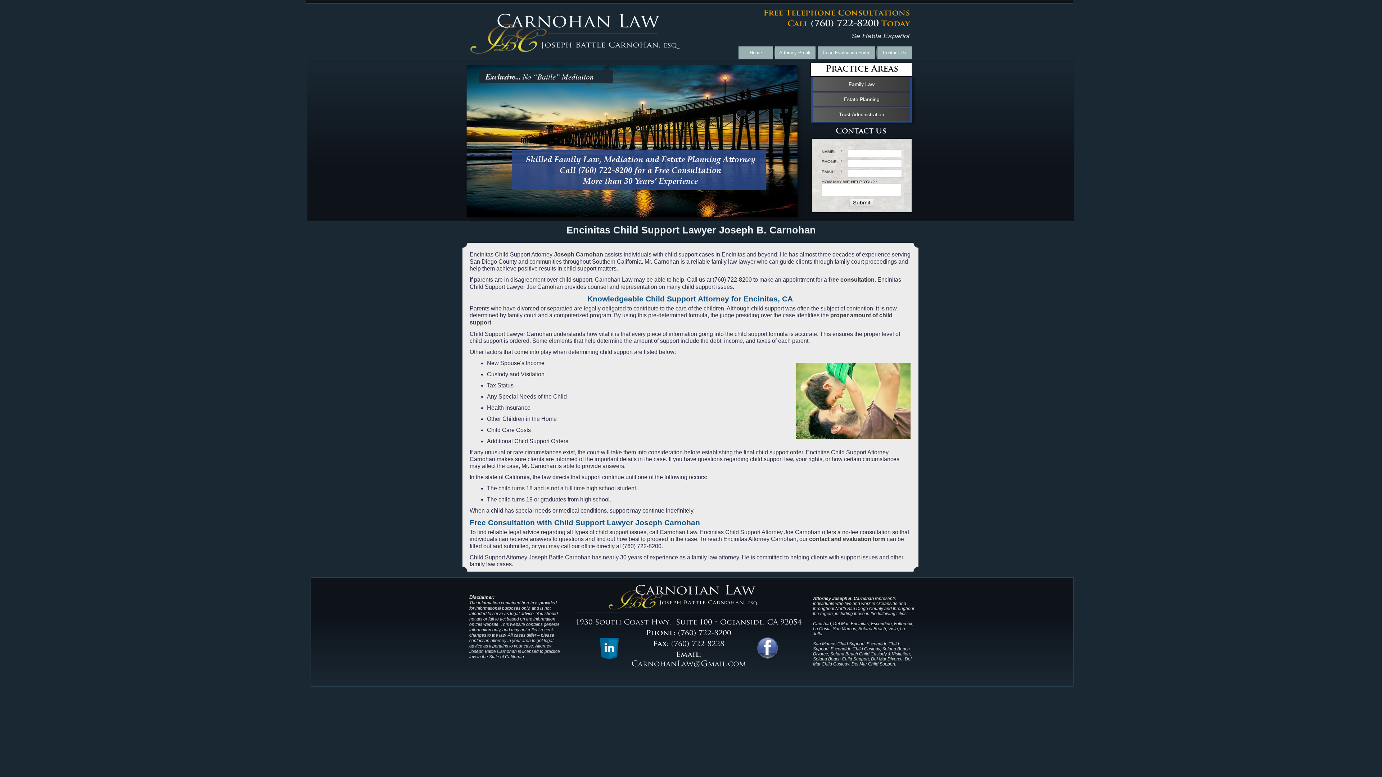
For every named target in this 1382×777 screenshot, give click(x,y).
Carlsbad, (822, 623)
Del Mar (841, 623)
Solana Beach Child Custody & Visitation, (870, 653)
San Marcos (844, 628)
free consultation (852, 280)
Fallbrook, (903, 623)
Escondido (881, 623)
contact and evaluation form (847, 539)
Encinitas (860, 623)
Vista (893, 628)
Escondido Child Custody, (856, 648)
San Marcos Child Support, (839, 643)
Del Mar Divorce (887, 659)
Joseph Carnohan (578, 254)
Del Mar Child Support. (874, 664)
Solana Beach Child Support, (842, 659)
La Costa (822, 628)
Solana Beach (872, 628)
